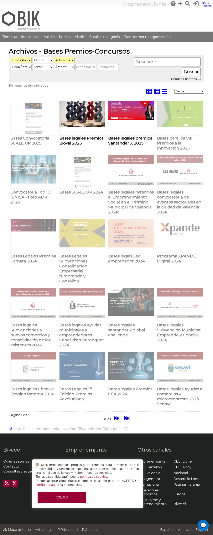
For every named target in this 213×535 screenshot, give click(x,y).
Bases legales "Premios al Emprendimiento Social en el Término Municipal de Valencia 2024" (131, 202)
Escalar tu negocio (104, 37)
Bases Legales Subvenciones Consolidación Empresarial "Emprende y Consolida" (73, 268)
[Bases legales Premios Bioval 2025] (82, 125)
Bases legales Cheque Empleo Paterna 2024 (32, 391)
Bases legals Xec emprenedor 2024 (126, 258)
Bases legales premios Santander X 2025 (130, 141)
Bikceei (12, 450)
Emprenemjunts (86, 450)
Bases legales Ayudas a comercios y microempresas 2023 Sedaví (179, 396)
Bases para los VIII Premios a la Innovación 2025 (174, 143)
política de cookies (93, 476)
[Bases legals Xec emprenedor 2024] (131, 246)
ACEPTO (62, 497)
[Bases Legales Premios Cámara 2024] (33, 230)
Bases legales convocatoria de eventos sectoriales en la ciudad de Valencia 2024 (179, 202)
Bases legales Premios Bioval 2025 (81, 141)
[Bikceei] (21, 30)
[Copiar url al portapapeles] (10, 428)
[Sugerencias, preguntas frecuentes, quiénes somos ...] (173, 3)
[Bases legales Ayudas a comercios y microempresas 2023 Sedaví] (180, 381)
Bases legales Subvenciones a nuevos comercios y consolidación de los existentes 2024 (30, 334)
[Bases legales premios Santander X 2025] (131, 119)
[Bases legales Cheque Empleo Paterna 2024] (33, 381)
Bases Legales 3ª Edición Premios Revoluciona (75, 393)
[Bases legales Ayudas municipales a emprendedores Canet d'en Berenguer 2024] (82, 317)
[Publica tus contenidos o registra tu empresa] (180, 3)
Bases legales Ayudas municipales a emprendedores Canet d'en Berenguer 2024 (81, 334)
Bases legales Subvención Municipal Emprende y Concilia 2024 (179, 332)
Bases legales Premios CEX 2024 (130, 391)
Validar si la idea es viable (64, 37)
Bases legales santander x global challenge (126, 329)
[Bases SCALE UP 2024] (82, 187)
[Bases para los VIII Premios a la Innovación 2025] (180, 125)
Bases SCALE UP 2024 (81, 192)
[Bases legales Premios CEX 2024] (131, 379)
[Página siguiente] (116, 418)
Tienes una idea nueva (21, 37)
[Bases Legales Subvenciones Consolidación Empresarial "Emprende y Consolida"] (82, 246)
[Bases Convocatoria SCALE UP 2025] (33, 133)
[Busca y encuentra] (188, 3)
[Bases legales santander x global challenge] (131, 315)
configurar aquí (46, 484)
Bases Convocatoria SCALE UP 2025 (29, 141)
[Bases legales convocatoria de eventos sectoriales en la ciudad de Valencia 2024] (180, 184)
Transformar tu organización (147, 37)
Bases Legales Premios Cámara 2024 (33, 258)
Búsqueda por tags (184, 78)
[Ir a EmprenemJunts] (144, 6)
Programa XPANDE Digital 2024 (176, 258)
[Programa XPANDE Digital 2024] (180, 239)
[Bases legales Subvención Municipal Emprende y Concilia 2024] (180, 317)
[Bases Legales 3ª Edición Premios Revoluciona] (82, 379)
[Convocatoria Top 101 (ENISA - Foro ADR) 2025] (33, 182)
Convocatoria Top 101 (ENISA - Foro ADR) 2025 (31, 197)
